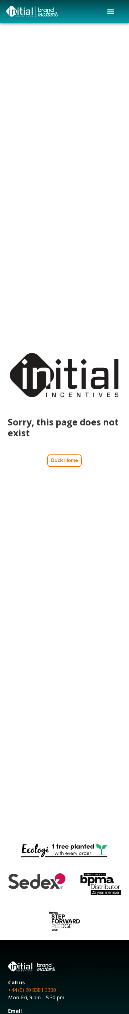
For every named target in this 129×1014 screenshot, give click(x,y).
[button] (111, 12)
